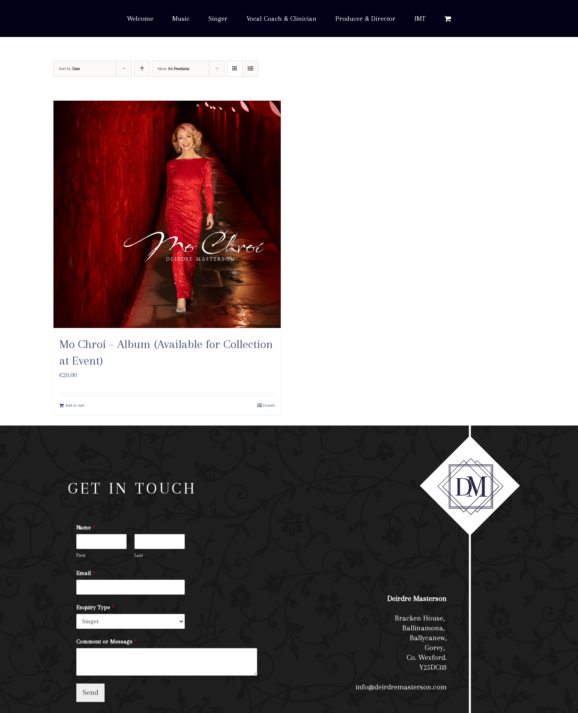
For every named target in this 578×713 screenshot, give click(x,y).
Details (269, 405)
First (81, 555)
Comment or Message (106, 641)
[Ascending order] (141, 69)
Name (85, 527)
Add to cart (74, 405)
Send (90, 692)
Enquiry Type (95, 607)
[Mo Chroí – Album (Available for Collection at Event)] (167, 214)
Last (138, 555)
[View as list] (250, 68)
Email (85, 573)
